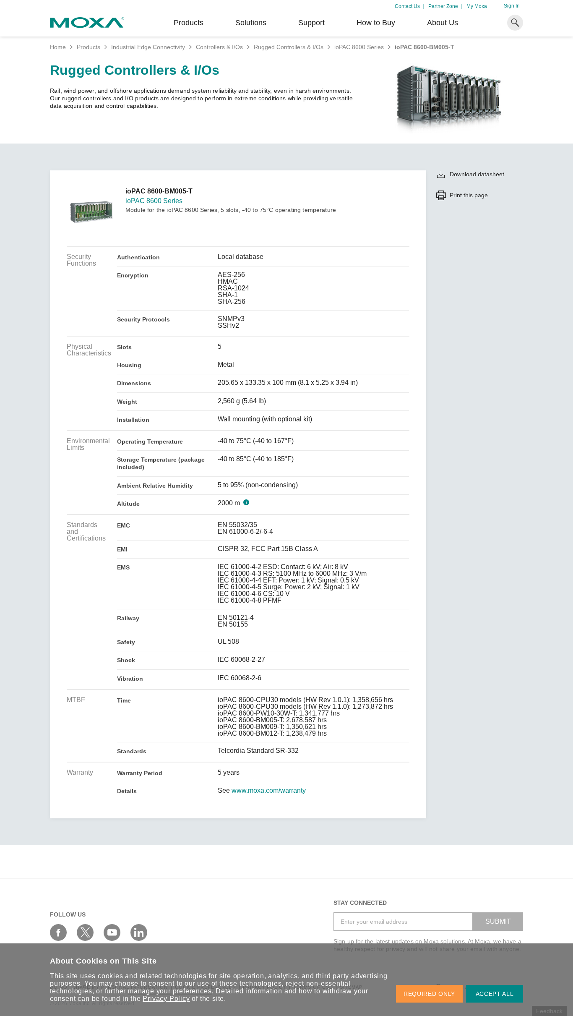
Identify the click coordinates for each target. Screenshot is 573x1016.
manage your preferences (169, 991)
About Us (442, 22)
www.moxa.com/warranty (269, 790)
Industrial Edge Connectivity (148, 47)
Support (311, 22)
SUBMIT (498, 921)
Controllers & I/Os (219, 47)
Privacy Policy (166, 998)
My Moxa (476, 6)
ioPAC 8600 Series (359, 47)
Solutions (250, 22)
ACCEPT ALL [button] (495, 993)
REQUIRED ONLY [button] (429, 993)
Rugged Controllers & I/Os (288, 47)
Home (58, 47)
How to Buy (376, 22)
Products (88, 47)
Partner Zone (443, 6)
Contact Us (407, 6)
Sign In (512, 5)
